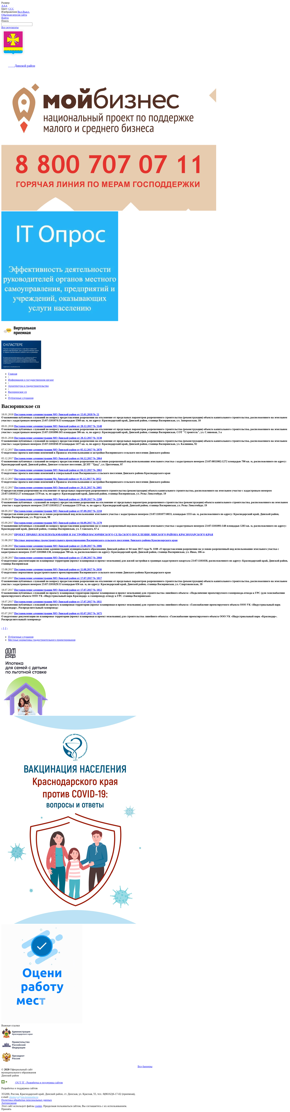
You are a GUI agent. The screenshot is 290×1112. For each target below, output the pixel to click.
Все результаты (10, 27)
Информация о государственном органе (31, 379)
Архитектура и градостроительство (28, 385)
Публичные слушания (20, 398)
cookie (38, 1106)
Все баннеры (145, 1066)
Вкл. (20, 11)
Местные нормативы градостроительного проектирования (41, 639)
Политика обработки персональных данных (26, 1100)
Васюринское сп (17, 392)
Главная (12, 373)
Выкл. (26, 11)
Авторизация (8, 1103)
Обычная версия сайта (14, 14)
